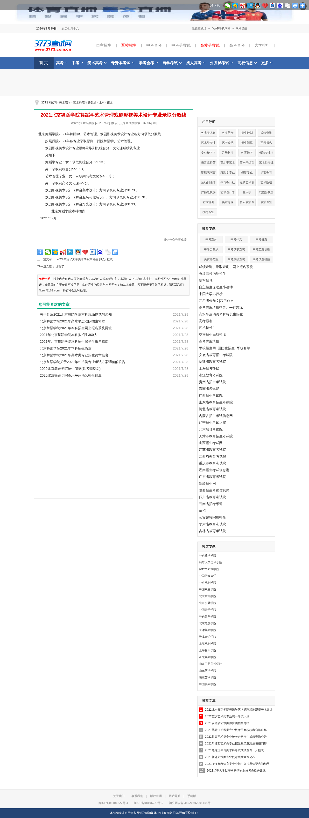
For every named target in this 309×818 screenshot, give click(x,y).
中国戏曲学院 (207, 589)
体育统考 (247, 152)
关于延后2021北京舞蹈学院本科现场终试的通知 (76, 314)
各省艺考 (227, 132)
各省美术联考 (208, 134)
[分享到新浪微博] (63, 252)
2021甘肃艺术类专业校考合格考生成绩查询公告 (236, 736)
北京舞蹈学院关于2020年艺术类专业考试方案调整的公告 (82, 362)
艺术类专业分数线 (208, 144)
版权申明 (156, 796)
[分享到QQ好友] (78, 252)
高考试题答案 (261, 259)
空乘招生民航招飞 (212, 334)
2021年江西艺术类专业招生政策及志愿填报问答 (236, 743)
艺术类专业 (266, 162)
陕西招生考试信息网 (214, 490)
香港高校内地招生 (212, 273)
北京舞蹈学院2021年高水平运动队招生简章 (72, 321)
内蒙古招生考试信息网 (216, 416)
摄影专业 (247, 172)
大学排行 (262, 45)
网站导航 (241, 28)
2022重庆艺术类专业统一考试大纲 (227, 716)
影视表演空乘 (208, 173)
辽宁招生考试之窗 (212, 422)
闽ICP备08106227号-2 (148, 803)
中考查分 (154, 45)
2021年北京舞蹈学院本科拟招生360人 (68, 335)
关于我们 (119, 796)
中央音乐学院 (207, 616)
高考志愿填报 (209, 341)
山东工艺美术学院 (210, 664)
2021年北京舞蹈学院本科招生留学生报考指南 (74, 341)
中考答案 (261, 239)
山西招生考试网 (211, 443)
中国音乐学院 (207, 609)
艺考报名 (266, 142)
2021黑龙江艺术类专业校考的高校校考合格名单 (236, 730)
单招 (202, 511)
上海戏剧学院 (207, 643)
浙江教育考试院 (211, 375)
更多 (265, 63)
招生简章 (247, 142)
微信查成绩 (199, 28)
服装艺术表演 (247, 183)
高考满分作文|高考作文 (216, 301)
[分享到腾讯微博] (70, 252)
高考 (60, 63)
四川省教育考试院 (212, 497)
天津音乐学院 (207, 637)
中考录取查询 (236, 249)
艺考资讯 (227, 142)
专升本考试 (120, 63)
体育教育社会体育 (227, 183)
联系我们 (137, 796)
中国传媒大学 (207, 576)
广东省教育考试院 (212, 477)
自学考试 (170, 63)
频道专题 (209, 546)
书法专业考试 (266, 153)
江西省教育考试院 (212, 456)
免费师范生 (211, 259)
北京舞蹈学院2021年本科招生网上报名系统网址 (76, 328)
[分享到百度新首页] (100, 252)
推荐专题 (209, 228)
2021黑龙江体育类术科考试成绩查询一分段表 (234, 750)
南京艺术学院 (207, 677)
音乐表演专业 (247, 203)
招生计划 (247, 132)
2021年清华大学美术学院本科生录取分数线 (85, 259)
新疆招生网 (207, 483)
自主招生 (104, 45)
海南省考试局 (209, 389)
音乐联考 (227, 152)
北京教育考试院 (211, 429)
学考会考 (146, 63)
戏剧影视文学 (266, 193)
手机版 (191, 796)
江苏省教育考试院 (212, 450)
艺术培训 (208, 202)
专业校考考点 (208, 153)
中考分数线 (181, 45)
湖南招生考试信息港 (214, 470)
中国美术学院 (207, 684)
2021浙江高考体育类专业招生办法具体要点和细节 (237, 764)
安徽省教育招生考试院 (216, 355)
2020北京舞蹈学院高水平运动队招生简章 (71, 375)
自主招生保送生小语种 (216, 287)
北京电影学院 (207, 623)
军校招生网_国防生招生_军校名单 (224, 348)
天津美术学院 (207, 630)
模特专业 (208, 212)
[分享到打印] (115, 252)
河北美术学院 (207, 657)
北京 (102, 102)
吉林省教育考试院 (212, 531)
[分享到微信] (48, 252)
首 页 (43, 63)
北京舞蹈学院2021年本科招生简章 (65, 348)
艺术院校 (266, 182)
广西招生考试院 (211, 395)
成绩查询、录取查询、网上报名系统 (226, 267)
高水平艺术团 (227, 163)
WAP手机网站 (221, 28)
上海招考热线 (209, 368)
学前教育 (266, 172)
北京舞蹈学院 (207, 596)
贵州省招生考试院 (212, 382)
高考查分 (237, 45)
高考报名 (205, 321)
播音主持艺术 (208, 163)
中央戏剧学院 (207, 582)
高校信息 (245, 63)
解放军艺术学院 (209, 569)
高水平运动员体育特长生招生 (221, 314)
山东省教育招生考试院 (216, 402)
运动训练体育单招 (208, 183)
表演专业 (266, 202)
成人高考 (194, 63)
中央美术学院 (207, 555)
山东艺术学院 (207, 670)
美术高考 (95, 63)
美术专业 (227, 202)
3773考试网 (49, 102)
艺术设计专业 (227, 193)
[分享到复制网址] (108, 252)
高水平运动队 (247, 163)
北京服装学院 (207, 603)
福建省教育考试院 (212, 362)
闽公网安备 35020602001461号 (190, 803)
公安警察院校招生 (212, 517)
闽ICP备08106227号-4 (113, 803)
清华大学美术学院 (210, 562)
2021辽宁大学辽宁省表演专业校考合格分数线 (236, 770)
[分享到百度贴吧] (93, 252)
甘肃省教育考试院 (212, 524)
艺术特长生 (207, 328)
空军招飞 (205, 280)
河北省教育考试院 (212, 409)
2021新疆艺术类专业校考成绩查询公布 (230, 757)
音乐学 (247, 192)
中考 (75, 63)
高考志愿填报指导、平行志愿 (221, 307)
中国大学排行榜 (211, 294)
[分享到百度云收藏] (85, 252)
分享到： (217, 5)
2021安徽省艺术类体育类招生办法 (227, 723)
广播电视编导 (208, 193)
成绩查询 (266, 132)
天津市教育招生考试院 (216, 436)
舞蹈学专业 (227, 172)
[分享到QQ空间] (55, 252)
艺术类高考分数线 (84, 102)
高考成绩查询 (236, 259)
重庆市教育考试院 (212, 463)
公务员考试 (219, 63)
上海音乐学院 (207, 650)
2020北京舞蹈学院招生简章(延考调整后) (70, 369)
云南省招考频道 (211, 504)
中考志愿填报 (261, 249)
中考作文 (236, 239)
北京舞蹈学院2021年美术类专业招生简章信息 (74, 355)
